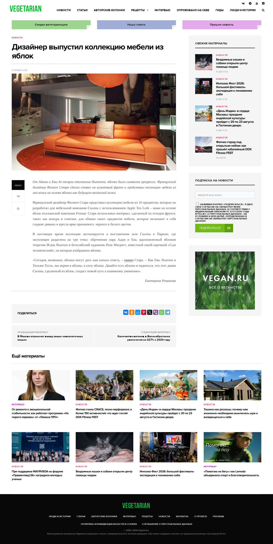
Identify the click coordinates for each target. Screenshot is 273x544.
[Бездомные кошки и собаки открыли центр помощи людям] (203, 62)
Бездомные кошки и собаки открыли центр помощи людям (231, 63)
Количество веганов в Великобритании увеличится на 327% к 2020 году (144, 338)
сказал (128, 260)
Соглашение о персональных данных (167, 524)
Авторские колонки (109, 10)
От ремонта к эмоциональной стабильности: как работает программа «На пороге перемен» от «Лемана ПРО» (40, 413)
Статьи (82, 10)
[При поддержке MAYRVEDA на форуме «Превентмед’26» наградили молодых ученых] (40, 447)
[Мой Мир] (137, 312)
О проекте (200, 516)
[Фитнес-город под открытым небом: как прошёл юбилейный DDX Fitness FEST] (203, 145)
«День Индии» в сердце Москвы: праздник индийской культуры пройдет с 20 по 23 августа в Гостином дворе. (235, 118)
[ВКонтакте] (125, 312)
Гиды (220, 10)
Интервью (162, 10)
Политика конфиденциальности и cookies (109, 524)
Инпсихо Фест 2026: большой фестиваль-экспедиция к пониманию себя (234, 89)
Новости (64, 10)
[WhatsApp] (161, 312)
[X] (149, 312)
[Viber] (155, 312)
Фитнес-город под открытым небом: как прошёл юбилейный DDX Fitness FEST (233, 147)
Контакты (182, 516)
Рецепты (138, 10)
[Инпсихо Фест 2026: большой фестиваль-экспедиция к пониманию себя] (203, 86)
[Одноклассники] (131, 312)
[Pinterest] (143, 312)
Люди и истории (243, 10)
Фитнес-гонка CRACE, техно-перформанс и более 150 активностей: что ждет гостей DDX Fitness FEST (104, 413)
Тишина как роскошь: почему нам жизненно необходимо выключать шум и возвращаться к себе (231, 413)
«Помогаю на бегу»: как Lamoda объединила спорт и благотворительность (231, 473)
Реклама (218, 516)
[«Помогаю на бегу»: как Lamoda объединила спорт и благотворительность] (232, 447)
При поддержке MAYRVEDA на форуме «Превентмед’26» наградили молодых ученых (37, 475)
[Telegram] (167, 312)
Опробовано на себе (193, 10)
